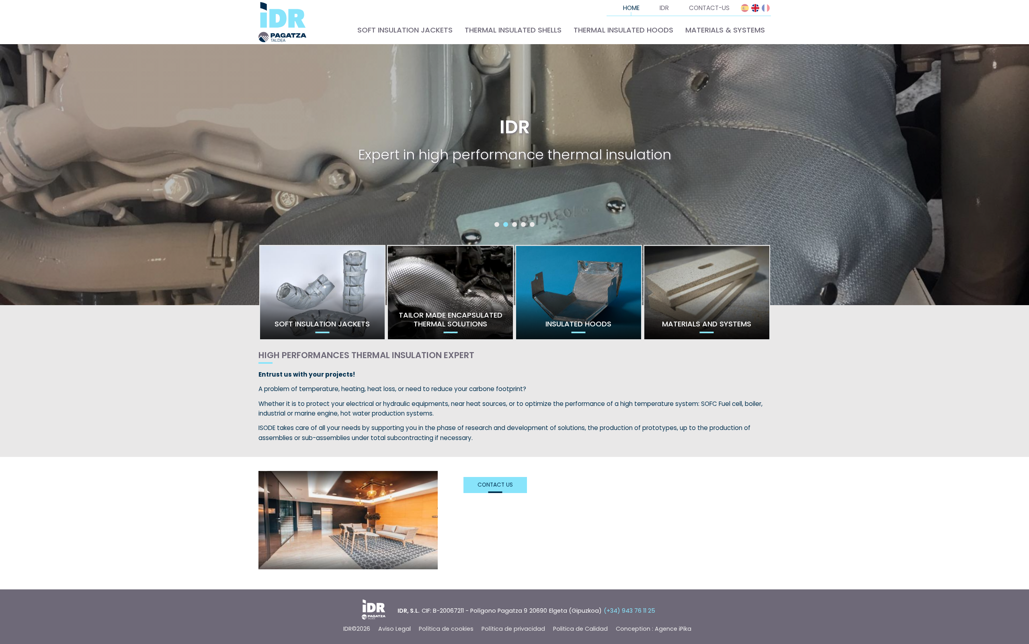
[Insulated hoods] (578, 292)
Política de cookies (446, 629)
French (766, 8)
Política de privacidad (513, 629)
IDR (664, 8)
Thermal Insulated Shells (513, 30)
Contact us (495, 485)
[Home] (282, 22)
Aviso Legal (394, 629)
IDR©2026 (356, 629)
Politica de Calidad (580, 629)
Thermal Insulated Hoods (623, 30)
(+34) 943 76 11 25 (629, 611)
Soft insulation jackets (405, 30)
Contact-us (709, 8)
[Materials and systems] (706, 292)
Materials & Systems (725, 30)
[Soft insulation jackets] (322, 292)
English (755, 8)
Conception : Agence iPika (653, 629)
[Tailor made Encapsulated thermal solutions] (450, 292)
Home (631, 8)
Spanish (745, 8)
